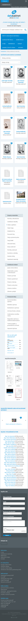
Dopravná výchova (12, 328)
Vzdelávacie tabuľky (12, 221)
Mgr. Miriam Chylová (10, 472)
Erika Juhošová (10, 471)
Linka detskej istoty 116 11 (7, 602)
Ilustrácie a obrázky (12, 253)
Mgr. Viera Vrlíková (10, 449)
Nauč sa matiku (5, 603)
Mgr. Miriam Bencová (10, 482)
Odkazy (20, 43)
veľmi (8, 339)
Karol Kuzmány (21, 106)
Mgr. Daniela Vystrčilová (10, 439)
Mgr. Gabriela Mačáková (10, 477)
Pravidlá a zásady (5, 592)
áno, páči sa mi (10, 341)
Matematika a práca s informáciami (12, 271)
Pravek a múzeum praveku (8, 594)
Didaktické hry (11, 231)
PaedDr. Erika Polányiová (10, 447)
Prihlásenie (4, 1)
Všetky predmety (6, 58)
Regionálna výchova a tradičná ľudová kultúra (13, 319)
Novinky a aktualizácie (13, 218)
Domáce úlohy (11, 256)
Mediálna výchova (12, 304)
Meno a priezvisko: (7, 496)
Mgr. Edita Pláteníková (9, 438)
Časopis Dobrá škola (6, 564)
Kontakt (20, 47)
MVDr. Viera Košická (10, 484)
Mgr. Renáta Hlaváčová (10, 457)
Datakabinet (3, 51)
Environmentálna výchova (11, 300)
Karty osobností (11, 247)
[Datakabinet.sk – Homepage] (14, 13)
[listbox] (11, 58)
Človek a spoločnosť (12, 279)
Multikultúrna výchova (13, 308)
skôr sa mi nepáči (10, 345)
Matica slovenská (21, 179)
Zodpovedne (4, 605)
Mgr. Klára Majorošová (10, 462)
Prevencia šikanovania (6, 600)
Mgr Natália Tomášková (10, 444)
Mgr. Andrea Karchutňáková (12, 466)
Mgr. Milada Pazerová (10, 452)
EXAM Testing (4, 580)
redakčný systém (15, 614)
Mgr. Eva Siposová (9, 436)
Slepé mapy (10, 228)
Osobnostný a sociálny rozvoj (13, 314)
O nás (4, 43)
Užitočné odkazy (5, 566)
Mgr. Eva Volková (10, 485)
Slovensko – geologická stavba (8, 591)
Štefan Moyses (7, 157)
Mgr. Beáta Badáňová (10, 456)
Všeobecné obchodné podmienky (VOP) (11, 569)
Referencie (11, 43)
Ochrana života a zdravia (13, 311)
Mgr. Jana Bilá (9, 446)
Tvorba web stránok (6, 614)
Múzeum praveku (5, 582)
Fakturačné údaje (5, 557)
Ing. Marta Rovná (9, 441)
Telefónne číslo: (6, 506)
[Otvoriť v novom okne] (14, 618)
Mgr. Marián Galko (10, 443)
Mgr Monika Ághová (10, 475)
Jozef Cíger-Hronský (7, 80)
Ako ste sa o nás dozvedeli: (9, 511)
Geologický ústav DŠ (6, 578)
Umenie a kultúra (11, 288)
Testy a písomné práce (13, 237)
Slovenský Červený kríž (7, 575)
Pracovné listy (11, 234)
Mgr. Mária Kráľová (10, 454)
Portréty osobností (12, 250)
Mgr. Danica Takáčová (10, 459)
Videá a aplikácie (11, 225)
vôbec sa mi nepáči (11, 347)
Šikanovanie (4, 589)
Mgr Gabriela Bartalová (10, 479)
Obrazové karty (11, 243)
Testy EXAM (10, 240)
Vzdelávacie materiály (6, 554)
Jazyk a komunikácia (12, 268)
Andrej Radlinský (7, 106)
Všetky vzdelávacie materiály (10, 36)
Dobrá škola (19, 39)
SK (26, 1)
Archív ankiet (10, 352)
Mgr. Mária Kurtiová (10, 480)
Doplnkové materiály (12, 259)
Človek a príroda (11, 275)
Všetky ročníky (5, 62)
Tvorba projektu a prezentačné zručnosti (13, 324)
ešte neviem (9, 343)
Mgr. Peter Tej (10, 474)
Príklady (3, 607)
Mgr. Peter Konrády (10, 469)
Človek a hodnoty (11, 282)
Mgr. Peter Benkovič (10, 451)
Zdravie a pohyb (11, 291)
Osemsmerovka (7, 201)
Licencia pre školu (7, 39)
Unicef (2, 577)
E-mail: (4, 501)
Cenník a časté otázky (8, 47)
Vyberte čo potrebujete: (8, 516)
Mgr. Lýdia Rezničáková (10, 464)
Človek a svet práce (12, 285)
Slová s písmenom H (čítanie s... (14, 424)
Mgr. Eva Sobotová (10, 461)
